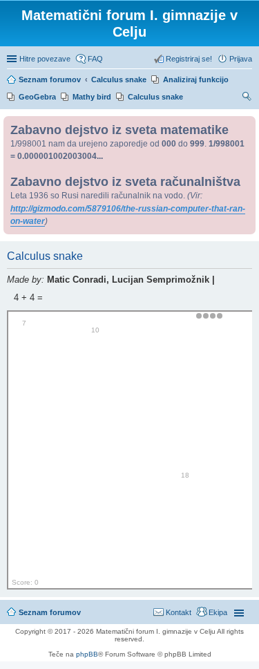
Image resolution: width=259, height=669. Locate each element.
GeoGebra (37, 97)
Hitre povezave (44, 59)
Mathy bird (92, 97)
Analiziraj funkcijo (196, 79)
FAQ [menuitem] (95, 59)
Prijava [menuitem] (240, 59)
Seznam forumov (50, 612)
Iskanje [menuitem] (247, 98)
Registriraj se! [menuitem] (189, 59)
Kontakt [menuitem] (178, 612)
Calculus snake (155, 97)
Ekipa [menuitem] (218, 612)
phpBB (87, 654)
